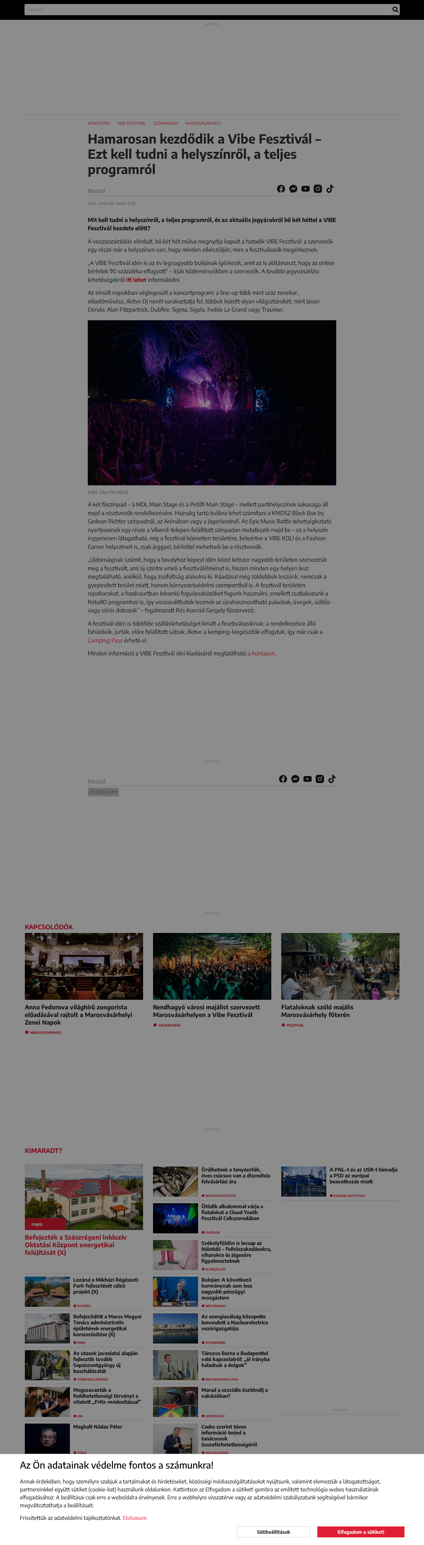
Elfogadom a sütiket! (361, 1532)
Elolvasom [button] (135, 1518)
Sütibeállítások (273, 1532)
